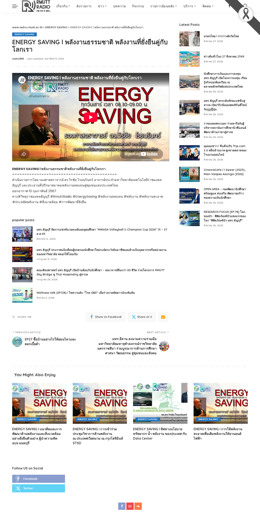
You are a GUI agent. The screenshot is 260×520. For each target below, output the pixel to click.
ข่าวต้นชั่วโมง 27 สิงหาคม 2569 (224, 56)
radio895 (18, 58)
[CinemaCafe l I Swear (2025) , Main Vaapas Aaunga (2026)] (189, 174)
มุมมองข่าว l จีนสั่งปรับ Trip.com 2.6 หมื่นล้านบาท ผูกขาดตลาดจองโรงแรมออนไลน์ (225, 150)
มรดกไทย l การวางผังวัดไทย (221, 36)
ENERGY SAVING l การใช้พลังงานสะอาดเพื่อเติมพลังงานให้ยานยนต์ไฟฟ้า (218, 433)
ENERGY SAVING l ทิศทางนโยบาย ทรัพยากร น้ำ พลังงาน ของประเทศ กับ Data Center (160, 433)
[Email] (163, 317)
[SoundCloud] (138, 506)
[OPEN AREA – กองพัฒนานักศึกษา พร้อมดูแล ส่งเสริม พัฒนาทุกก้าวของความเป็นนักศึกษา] (189, 196)
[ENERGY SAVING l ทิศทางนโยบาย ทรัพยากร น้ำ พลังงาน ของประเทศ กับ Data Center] (160, 403)
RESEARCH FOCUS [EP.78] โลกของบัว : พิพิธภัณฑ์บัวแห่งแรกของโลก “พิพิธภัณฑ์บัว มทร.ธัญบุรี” (225, 216)
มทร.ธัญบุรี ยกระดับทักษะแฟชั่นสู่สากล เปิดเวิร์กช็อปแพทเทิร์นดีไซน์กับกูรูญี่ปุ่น (225, 105)
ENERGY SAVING (24, 34)
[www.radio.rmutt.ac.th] (36, 6)
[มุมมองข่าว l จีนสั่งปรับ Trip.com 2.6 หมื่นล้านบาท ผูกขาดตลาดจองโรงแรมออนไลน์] (189, 152)
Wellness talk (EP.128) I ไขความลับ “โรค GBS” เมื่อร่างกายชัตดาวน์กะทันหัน (86, 293)
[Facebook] (38, 479)
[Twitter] (38, 488)
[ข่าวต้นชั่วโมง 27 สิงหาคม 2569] (189, 59)
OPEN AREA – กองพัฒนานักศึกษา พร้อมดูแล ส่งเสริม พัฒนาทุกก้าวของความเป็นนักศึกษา (225, 193)
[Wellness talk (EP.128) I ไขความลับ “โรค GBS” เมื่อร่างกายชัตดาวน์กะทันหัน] (22, 295)
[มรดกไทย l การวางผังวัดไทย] (189, 38)
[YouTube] (130, 506)
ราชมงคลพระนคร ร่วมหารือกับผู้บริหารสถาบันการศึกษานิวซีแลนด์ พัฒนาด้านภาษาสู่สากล (225, 128)
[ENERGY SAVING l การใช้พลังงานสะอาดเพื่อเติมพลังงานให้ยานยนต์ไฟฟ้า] (221, 403)
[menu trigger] (17, 6)
